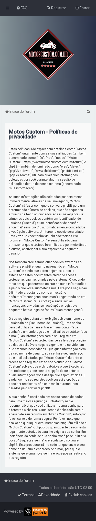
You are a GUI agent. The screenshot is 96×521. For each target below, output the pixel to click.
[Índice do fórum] (48, 54)
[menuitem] (22, 8)
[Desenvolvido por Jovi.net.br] (36, 511)
